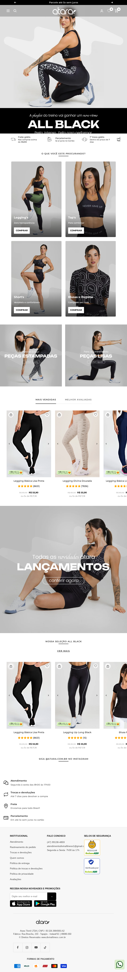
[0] (109, 11)
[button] (9, 443)
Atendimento (16, 841)
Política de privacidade (22, 873)
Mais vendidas (46, 399)
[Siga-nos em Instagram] (26, 947)
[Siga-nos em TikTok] (45, 947)
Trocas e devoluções (21, 852)
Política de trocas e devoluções (26, 868)
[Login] (101, 10)
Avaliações (15, 879)
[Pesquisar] (15, 10)
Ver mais (63, 651)
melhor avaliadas (78, 399)
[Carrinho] (116, 10)
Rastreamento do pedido (23, 847)
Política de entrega (20, 863)
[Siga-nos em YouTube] (36, 947)
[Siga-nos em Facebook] (17, 947)
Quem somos (17, 858)
